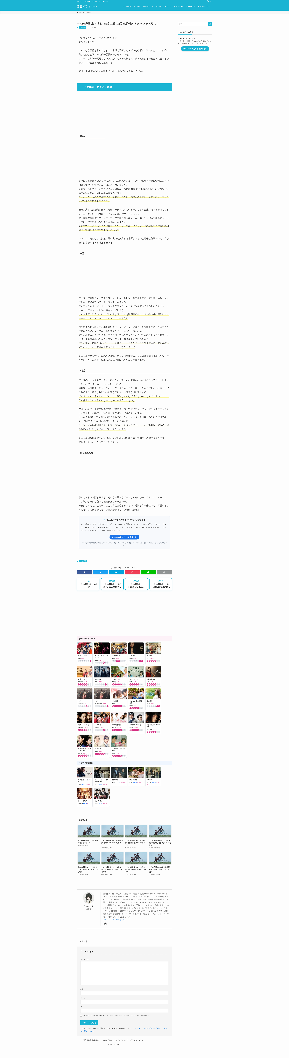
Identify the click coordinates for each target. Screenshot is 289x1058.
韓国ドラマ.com (87, 6)
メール (82, 998)
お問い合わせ (107, 1040)
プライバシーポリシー (137, 1040)
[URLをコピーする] (164, 572)
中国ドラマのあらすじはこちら (195, 49)
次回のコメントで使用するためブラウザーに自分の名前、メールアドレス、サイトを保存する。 (117, 1015)
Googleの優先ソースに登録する (124, 537)
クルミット (89, 906)
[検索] (210, 1)
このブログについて (121, 1040)
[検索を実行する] (210, 24)
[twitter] (105, 924)
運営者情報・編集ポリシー (92, 1040)
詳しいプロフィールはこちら (115, 920)
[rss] (207, 1)
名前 (82, 989)
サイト (82, 1007)
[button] (84, 572)
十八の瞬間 (82, 27)
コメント (84, 959)
